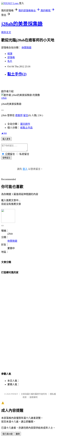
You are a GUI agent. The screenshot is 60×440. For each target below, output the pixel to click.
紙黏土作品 (26, 127)
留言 (25, 115)
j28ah (4, 98)
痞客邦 (19, 115)
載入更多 (6, 139)
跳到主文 (6, 32)
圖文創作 (25, 124)
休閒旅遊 (26, 47)
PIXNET (14, 394)
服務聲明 (34, 397)
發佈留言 (6, 158)
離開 (18, 434)
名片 (9, 61)
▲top (4, 133)
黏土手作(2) (16, 74)
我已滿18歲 (7, 434)
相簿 (9, 53)
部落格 (11, 57)
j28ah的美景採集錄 (22, 24)
